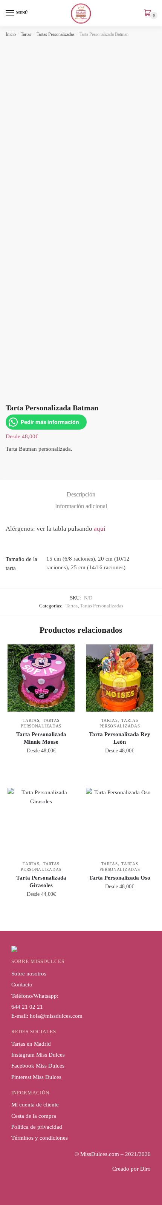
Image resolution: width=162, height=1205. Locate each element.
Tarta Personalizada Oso (119, 878)
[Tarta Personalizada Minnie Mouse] (41, 678)
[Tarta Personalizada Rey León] (119, 678)
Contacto (21, 985)
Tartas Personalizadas (56, 34)
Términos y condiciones (39, 1138)
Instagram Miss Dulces (38, 1055)
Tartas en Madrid (31, 1044)
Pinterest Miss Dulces (36, 1077)
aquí (99, 528)
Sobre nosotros (28, 974)
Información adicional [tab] (81, 506)
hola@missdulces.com (56, 1016)
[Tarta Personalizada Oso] (119, 821)
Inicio (11, 34)
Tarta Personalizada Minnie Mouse (41, 738)
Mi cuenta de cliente (35, 1105)
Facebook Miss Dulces (37, 1066)
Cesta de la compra (33, 1116)
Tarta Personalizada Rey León (119, 738)
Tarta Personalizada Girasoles (41, 881)
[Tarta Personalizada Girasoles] (41, 821)
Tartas (26, 34)
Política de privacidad (36, 1127)
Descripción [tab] (81, 494)
